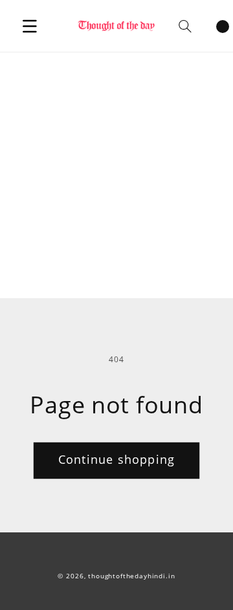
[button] (29, 25)
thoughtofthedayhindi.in (131, 576)
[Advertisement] (116, 175)
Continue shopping (116, 459)
